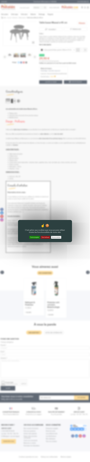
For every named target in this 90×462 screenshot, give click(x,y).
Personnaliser (56, 237)
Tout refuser (45, 237)
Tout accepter (34, 237)
